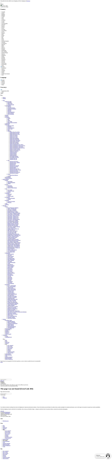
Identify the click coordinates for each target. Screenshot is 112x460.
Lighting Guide (10, 287)
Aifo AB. (2, 411)
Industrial (7, 204)
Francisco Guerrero (11, 272)
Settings (4, 98)
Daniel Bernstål (10, 275)
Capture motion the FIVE (12, 304)
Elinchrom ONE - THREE (15, 162)
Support (4, 319)
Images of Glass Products (12, 187)
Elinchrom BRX (13, 167)
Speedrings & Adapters (11, 108)
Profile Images (10, 186)
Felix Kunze (9, 270)
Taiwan (3, 69)
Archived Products (8, 178)
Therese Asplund (10, 254)
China (3, 18)
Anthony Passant (10, 256)
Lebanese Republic (5, 41)
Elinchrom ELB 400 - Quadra (15, 169)
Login (4, 446)
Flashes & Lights (8, 101)
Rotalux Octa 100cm (13, 135)
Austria (3, 13)
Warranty (7, 330)
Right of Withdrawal (9, 359)
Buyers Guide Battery (11, 288)
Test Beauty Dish (10, 290)
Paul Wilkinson (10, 264)
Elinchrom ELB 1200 (14, 170)
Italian (3, 84)
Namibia (3, 49)
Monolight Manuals (11, 321)
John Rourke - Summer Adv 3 (13, 218)
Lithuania (3, 42)
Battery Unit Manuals (11, 322)
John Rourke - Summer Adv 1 (13, 216)
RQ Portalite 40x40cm (14, 156)
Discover (4, 205)
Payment (9, 350)
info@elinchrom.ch (6, 412)
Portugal (3, 57)
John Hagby (9, 261)
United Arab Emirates (6, 73)
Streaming (7, 200)
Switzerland (4, 67)
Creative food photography (12, 302)
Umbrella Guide (10, 291)
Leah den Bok (10, 269)
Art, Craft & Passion (11, 250)
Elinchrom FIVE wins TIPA (12, 225)
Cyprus (3, 22)
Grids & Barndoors (11, 112)
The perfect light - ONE (11, 233)
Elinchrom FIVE (13, 163)
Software (6, 116)
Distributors (7, 331)
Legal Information (10, 327)
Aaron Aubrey (10, 257)
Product (6, 184)
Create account (8, 353)
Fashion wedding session (12, 249)
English (3, 80)
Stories (6, 206)
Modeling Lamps (10, 125)
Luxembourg (4, 43)
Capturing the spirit (11, 298)
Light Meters (7, 123)
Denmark (3, 24)
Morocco (3, 48)
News (6, 341)
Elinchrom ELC (13, 164)
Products (9, 195)
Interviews (9, 202)
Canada (3, 16)
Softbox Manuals (10, 325)
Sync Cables (9, 121)
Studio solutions (6, 179)
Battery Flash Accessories (12, 122)
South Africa (4, 63)
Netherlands (4, 50)
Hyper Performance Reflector (12, 207)
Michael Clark (10, 267)
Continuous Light (10, 104)
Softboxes (9, 106)
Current (6, 336)
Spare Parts (7, 124)
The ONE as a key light (11, 231)
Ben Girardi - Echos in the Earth (13, 215)
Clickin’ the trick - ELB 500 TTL (13, 246)
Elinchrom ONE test (11, 229)
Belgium (3, 14)
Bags (8, 119)
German (3, 83)
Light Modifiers (8, 105)
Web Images (9, 185)
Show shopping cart (22, 0)
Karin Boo (9, 280)
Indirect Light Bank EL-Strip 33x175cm (17, 147)
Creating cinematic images (12, 237)
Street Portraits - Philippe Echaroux (13, 242)
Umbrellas (9, 109)
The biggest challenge (11, 238)
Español (3, 81)
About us (7, 332)
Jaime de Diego (10, 271)
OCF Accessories (10, 114)
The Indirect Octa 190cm (12, 296)
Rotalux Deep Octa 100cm (15, 132)
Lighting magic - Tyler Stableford (13, 245)
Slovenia (3, 62)
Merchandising (8, 177)
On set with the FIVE (11, 227)
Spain (3, 65)
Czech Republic (5, 23)
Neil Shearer (9, 279)
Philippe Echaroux (10, 265)
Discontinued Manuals (11, 326)
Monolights (9, 102)
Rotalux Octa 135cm (13, 136)
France (3, 28)
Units (8, 160)
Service (8, 174)
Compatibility (7, 329)
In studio (9, 191)
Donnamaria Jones (10, 258)
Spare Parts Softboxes (14, 175)
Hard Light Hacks (10, 295)
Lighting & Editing (10, 305)
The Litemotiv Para (11, 251)
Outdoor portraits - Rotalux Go (13, 228)
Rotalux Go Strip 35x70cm (15, 148)
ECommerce (7, 197)
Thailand (3, 70)
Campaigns (5, 335)
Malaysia (3, 44)
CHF (3, 92)
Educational (7, 284)
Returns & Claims (8, 358)
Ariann (8, 263)
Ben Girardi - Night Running (12, 222)
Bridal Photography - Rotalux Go (13, 247)
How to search (10, 347)
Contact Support (8, 333)
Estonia (3, 25)
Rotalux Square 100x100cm (15, 140)
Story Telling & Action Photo (12, 241)
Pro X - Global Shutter (11, 285)
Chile (3, 17)
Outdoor (9, 183)
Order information (8, 354)
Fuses (8, 129)
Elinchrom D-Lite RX (14, 166)
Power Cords (9, 128)
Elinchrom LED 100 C (14, 161)
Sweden (3, 66)
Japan (3, 38)
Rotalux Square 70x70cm (14, 141)
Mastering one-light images (12, 308)
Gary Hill (9, 276)
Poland (3, 56)
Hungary (3, 32)
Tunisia (3, 71)
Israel (3, 36)
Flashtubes (9, 126)
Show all (2, 380)
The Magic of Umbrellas (12, 297)
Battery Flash (9, 103)
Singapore (3, 59)
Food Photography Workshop (12, 221)
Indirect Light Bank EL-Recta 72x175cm (17, 145)
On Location (9, 189)
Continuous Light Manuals (12, 323)
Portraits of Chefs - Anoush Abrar (13, 243)
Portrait (6, 180)
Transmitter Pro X (8, 337)
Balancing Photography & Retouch (13, 240)
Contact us (5, 397)
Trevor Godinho (10, 266)
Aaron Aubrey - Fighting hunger (13, 214)
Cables (8, 120)
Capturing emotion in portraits (12, 239)
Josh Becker (9, 277)
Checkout (28, 0)
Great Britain (4, 30)
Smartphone (7, 193)
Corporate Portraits (10, 292)
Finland (3, 27)
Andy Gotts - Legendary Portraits (13, 226)
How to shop (9, 346)
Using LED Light (10, 190)
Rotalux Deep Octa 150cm (15, 134)
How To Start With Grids (12, 316)
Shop (4, 100)
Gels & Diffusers (10, 113)
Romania (3, 58)
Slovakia (3, 60)
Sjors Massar (9, 282)
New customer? (10, 345)
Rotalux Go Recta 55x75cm (15, 149)
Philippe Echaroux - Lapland (12, 211)
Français (3, 82)
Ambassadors (7, 252)
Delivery (9, 349)
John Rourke (9, 278)
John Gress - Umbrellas (11, 209)
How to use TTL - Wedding (12, 306)
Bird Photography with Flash (12, 303)
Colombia (3, 20)
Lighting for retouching (11, 307)
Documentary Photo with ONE (13, 234)
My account (9, 348)
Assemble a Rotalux (11, 317)
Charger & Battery (10, 127)
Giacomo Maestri (10, 283)
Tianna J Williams (10, 260)
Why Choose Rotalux (11, 286)
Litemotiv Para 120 (13, 158)
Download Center (8, 320)
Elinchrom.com (5, 420)
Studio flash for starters (11, 312)
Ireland (3, 35)
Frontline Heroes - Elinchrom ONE (13, 235)
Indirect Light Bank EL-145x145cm (16, 146)
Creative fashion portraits (12, 294)
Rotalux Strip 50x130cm (14, 143)
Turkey (3, 72)
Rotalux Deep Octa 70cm (14, 133)
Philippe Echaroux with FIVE (12, 223)
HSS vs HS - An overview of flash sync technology (16, 311)
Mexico (3, 46)
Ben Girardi (9, 268)
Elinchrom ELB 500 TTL (14, 168)
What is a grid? (10, 315)
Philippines (4, 55)
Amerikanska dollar (5, 90)
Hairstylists (9, 194)
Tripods (8, 118)
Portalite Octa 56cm (13, 152)
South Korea (4, 64)
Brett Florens (9, 274)
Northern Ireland (5, 52)
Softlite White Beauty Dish (12, 299)
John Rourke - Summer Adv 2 (13, 217)
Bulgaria (3, 15)
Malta (3, 45)
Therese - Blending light (11, 208)
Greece (3, 31)
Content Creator (10, 196)
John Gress (9, 255)
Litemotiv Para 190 (13, 159)
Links (6, 355)
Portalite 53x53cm (13, 154)
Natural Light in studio (11, 289)
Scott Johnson (10, 281)
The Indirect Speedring (11, 300)
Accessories (7, 117)
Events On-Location (11, 201)
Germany (3, 29)
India (3, 34)
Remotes (6, 115)
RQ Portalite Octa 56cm (14, 157)
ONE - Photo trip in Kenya (12, 230)
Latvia (3, 39)
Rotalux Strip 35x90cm (14, 142)
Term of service (10, 352)
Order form (7, 342)
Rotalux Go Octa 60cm (14, 150)
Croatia (3, 21)
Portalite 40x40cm (13, 153)
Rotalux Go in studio (11, 309)
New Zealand (4, 51)
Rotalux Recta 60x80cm (14, 138)
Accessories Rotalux (11, 107)
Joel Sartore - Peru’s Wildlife (12, 220)
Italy (2, 37)
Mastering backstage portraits (12, 224)
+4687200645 (7, 413)
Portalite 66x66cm (13, 155)
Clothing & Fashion (11, 198)
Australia (3, 11)
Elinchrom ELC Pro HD (14, 165)
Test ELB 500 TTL (11, 248)
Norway (3, 53)
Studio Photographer (11, 182)
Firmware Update (8, 328)
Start (6, 340)
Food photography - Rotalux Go (13, 310)
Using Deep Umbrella (11, 318)
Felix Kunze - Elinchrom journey (13, 219)
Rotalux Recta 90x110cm (14, 139)
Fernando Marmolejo (11, 262)
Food (6, 188)
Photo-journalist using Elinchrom (13, 244)
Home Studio (9, 181)
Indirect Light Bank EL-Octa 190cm (16, 144)
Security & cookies (10, 351)
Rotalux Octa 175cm (13, 137)
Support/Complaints (8, 357)
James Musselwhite (11, 259)
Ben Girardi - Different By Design (13, 213)
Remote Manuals (10, 324)
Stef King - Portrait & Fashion (13, 236)
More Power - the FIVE (11, 301)
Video (6, 203)
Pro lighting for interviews (12, 210)
